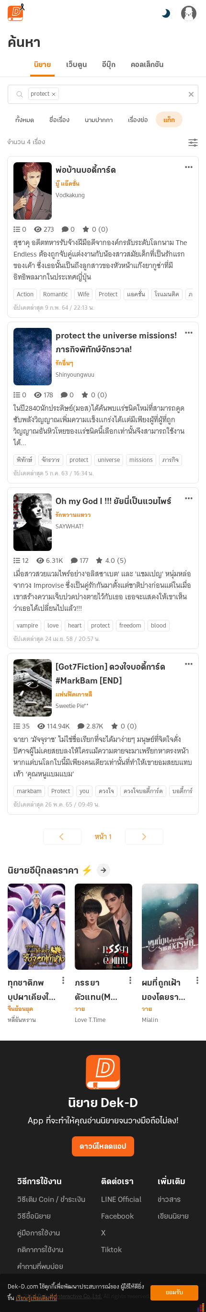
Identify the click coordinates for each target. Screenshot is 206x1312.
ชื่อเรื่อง (59, 120)
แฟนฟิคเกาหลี (74, 694)
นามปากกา (99, 120)
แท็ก (169, 120)
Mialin (150, 1019)
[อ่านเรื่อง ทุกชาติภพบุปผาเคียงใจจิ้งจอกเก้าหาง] (36, 927)
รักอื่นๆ (64, 363)
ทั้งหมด (24, 120)
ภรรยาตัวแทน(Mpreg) (97, 990)
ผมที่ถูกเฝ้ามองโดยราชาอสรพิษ (165, 990)
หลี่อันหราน (22, 1019)
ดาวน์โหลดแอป (103, 1147)
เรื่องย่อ (138, 120)
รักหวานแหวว (73, 515)
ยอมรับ (174, 1292)
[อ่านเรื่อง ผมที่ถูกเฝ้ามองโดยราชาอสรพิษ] (170, 927)
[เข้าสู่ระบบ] (188, 13)
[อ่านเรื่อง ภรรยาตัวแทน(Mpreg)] (103, 927)
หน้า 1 (103, 836)
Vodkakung (70, 195)
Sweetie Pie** (72, 705)
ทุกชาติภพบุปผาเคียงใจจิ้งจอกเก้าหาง (31, 990)
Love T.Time (90, 1019)
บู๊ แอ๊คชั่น (68, 184)
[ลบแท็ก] (54, 94)
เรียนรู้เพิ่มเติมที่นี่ (36, 1298)
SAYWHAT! (70, 526)
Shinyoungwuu (75, 374)
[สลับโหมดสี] (165, 13)
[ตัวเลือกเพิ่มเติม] (189, 168)
